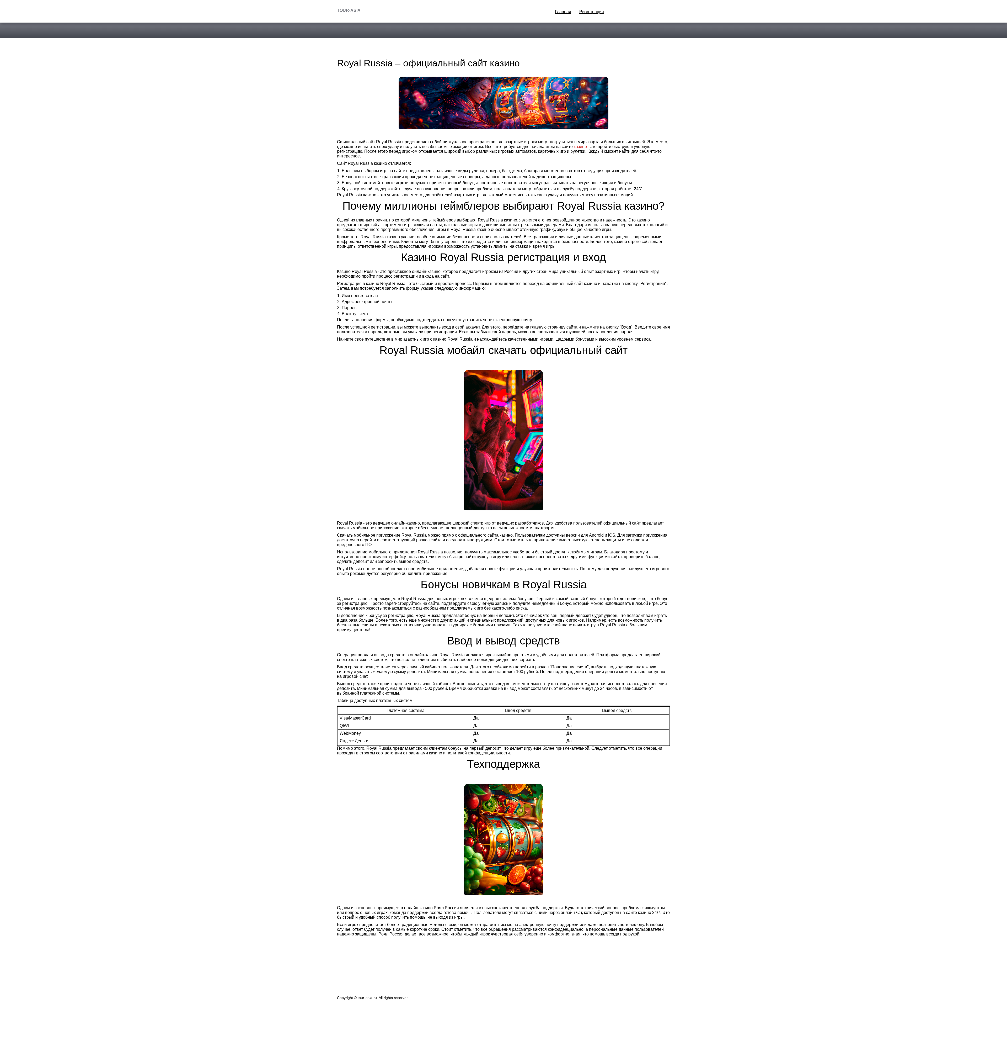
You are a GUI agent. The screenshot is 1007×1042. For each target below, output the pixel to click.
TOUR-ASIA (349, 10)
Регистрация (591, 11)
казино (580, 146)
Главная (563, 11)
